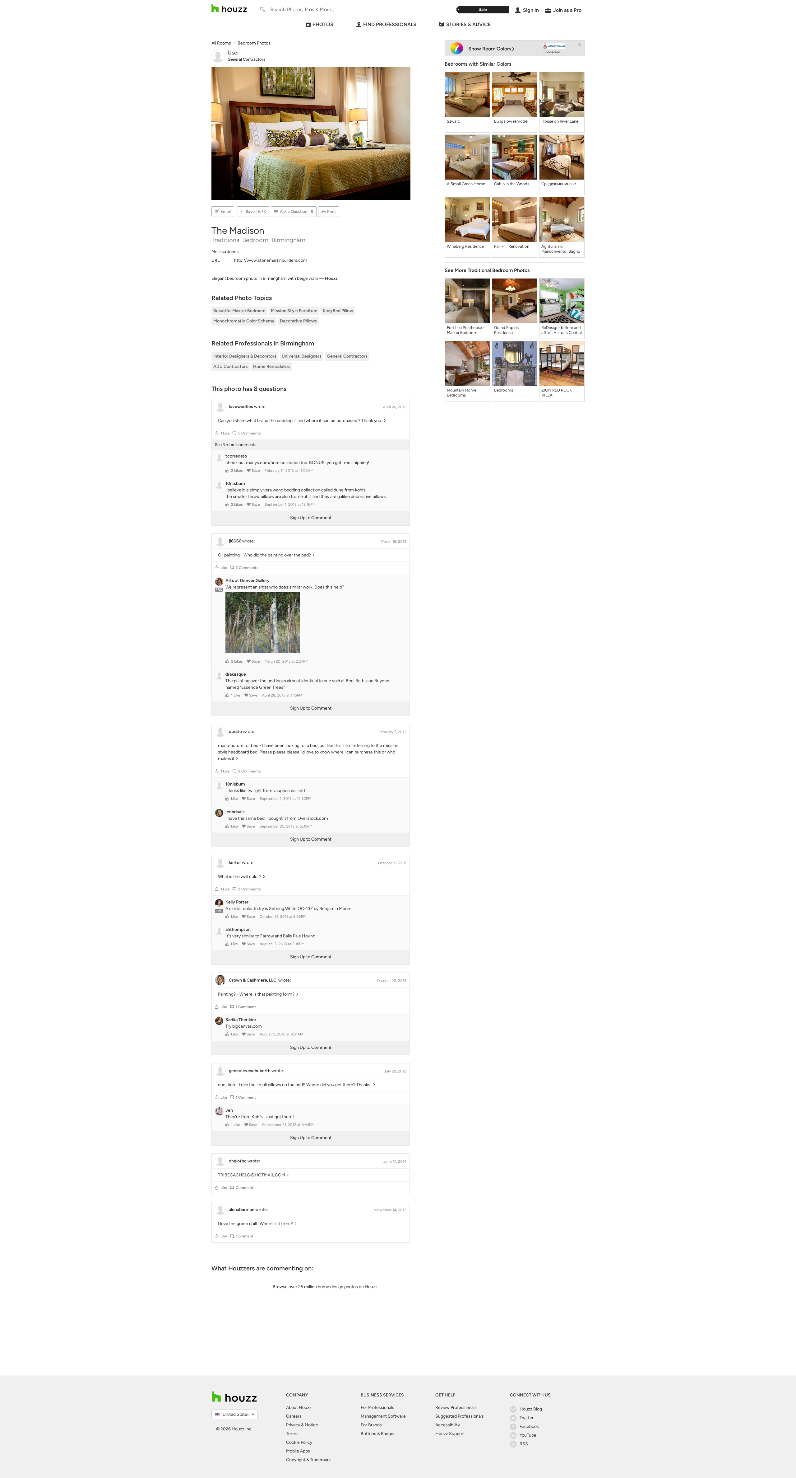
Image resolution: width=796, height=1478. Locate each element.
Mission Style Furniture (294, 310)
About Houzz (299, 1407)
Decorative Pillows (298, 321)
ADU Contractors (230, 366)
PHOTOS (322, 24)
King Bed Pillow (338, 310)
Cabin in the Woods (511, 183)
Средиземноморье (558, 183)
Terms (292, 1433)
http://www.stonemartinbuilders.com (270, 260)
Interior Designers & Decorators (244, 356)
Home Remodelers (271, 366)
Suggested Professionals (459, 1416)
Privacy (293, 1425)
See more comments (235, 444)
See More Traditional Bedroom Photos (487, 270)
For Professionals (377, 1407)
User (233, 52)
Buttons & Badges (378, 1433)
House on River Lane (559, 121)
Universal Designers (302, 356)
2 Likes (237, 470)
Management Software (383, 1416)
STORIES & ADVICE (468, 24)
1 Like (225, 433)
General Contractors (246, 59)
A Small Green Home (466, 183)
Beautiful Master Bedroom (239, 310)
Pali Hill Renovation (511, 246)
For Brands (371, 1425)
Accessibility (447, 1425)
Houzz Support (450, 1433)
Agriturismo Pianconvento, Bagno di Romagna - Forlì (560, 249)
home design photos (338, 1286)
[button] (217, 433)
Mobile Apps (298, 1451)
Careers (294, 1416)
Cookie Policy (299, 1442)
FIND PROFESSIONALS (389, 24)
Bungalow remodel (511, 121)
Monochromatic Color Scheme (244, 321)
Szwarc (453, 121)
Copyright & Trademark (308, 1459)
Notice (311, 1425)
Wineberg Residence (465, 246)
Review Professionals (456, 1407)
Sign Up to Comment (310, 517)
